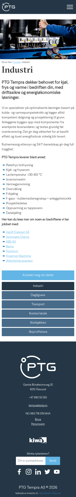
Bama (10, 246)
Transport (38, 304)
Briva (38, 419)
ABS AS (11, 241)
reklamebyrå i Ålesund (49, 493)
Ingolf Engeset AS (17, 232)
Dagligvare (38, 295)
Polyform (12, 251)
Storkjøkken (38, 322)
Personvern (38, 424)
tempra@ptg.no (38, 405)
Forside (17, 62)
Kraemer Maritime (18, 256)
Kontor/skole (38, 313)
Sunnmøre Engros (17, 237)
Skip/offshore (38, 332)
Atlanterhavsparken (19, 260)
